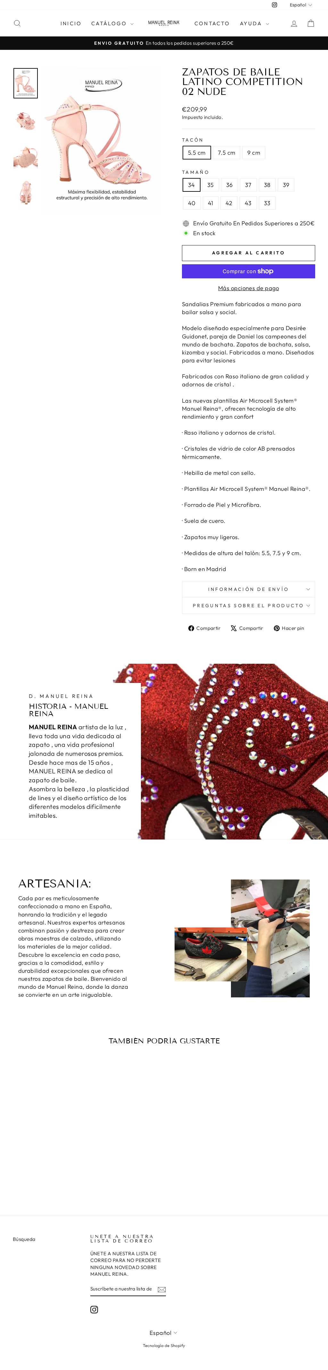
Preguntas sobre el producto (248, 605)
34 (191, 185)
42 (229, 203)
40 (192, 203)
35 (210, 185)
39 (286, 185)
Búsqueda (24, 1239)
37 (248, 185)
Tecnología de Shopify (164, 1345)
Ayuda (252, 23)
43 (248, 203)
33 (267, 203)
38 (267, 185)
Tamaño (195, 172)
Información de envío (248, 589)
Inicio (71, 23)
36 (229, 185)
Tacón (193, 140)
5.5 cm (197, 152)
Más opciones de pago (248, 288)
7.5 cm (226, 152)
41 (210, 203)
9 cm (253, 152)
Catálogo (110, 23)
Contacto (212, 23)
